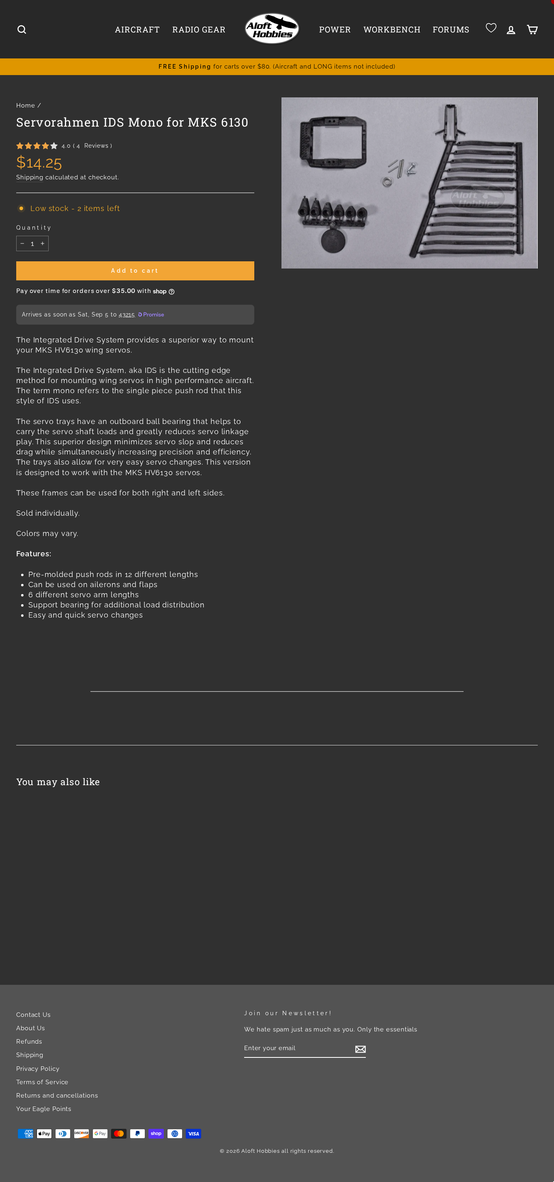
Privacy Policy (38, 1068)
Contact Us (33, 1014)
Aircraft (137, 29)
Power (335, 29)
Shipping (29, 177)
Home (25, 105)
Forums (451, 29)
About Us (30, 1028)
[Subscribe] (360, 1049)
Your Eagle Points (43, 1109)
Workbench (392, 29)
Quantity (34, 227)
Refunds (29, 1041)
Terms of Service (42, 1082)
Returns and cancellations (57, 1095)
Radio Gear (199, 29)
